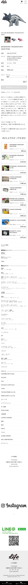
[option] (14, 21)
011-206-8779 (14, 466)
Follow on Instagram (15, 516)
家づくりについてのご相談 (7, 583)
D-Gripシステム (17, 576)
